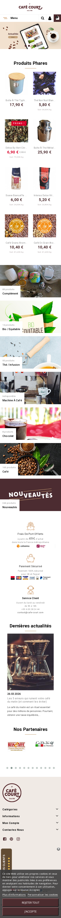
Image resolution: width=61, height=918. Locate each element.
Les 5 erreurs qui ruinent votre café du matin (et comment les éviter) (28, 700)
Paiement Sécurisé (30, 566)
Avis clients (4, 864)
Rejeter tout (30, 902)
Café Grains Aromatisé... (19, 243)
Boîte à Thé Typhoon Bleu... (21, 100)
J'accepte (31, 911)
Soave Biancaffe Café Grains (22, 195)
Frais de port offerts (30, 533)
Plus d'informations (14, 894)
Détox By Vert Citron (17, 147)
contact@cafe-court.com (30, 612)
